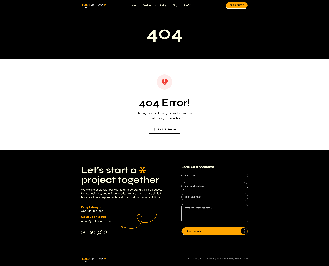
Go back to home (164, 129)
